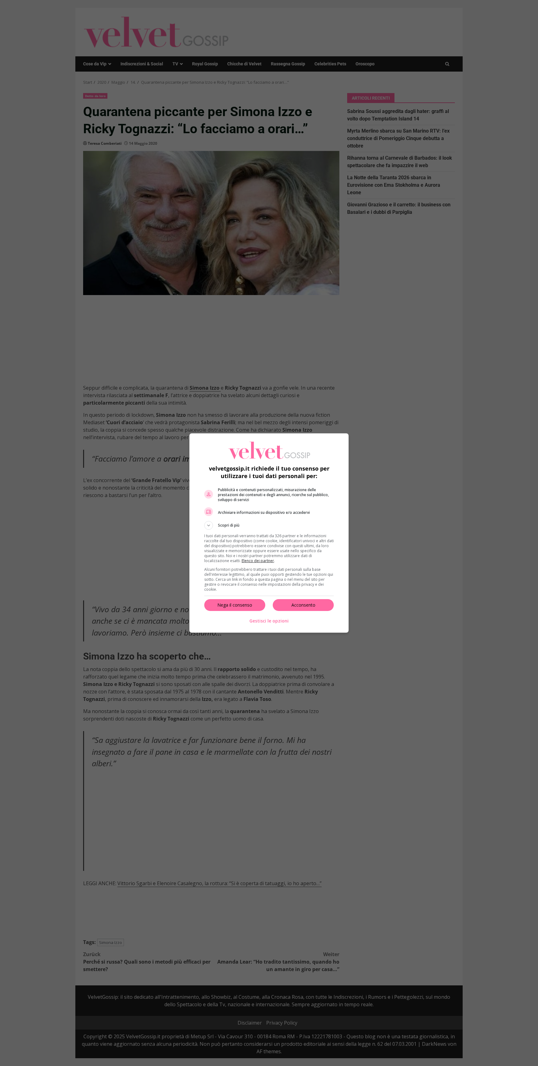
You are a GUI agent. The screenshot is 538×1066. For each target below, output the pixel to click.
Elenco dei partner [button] (258, 560)
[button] (269, 525)
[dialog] (269, 533)
